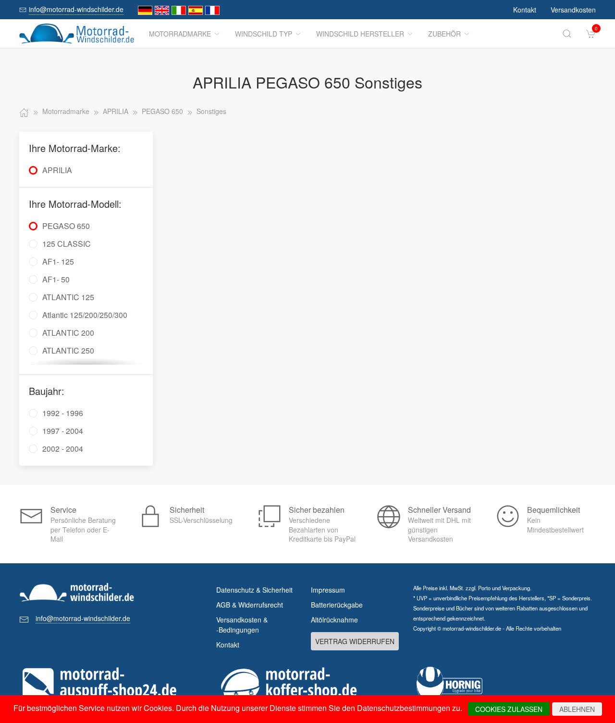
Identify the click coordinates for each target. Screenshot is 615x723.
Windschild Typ (263, 33)
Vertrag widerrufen (354, 641)
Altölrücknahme (334, 619)
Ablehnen (577, 709)
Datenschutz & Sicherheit (254, 590)
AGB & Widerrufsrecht (249, 604)
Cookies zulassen (508, 709)
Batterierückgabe (337, 604)
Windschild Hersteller (360, 33)
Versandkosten (573, 9)
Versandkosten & (242, 624)
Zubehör (444, 33)
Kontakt (524, 9)
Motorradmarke (180, 33)
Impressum (328, 590)
